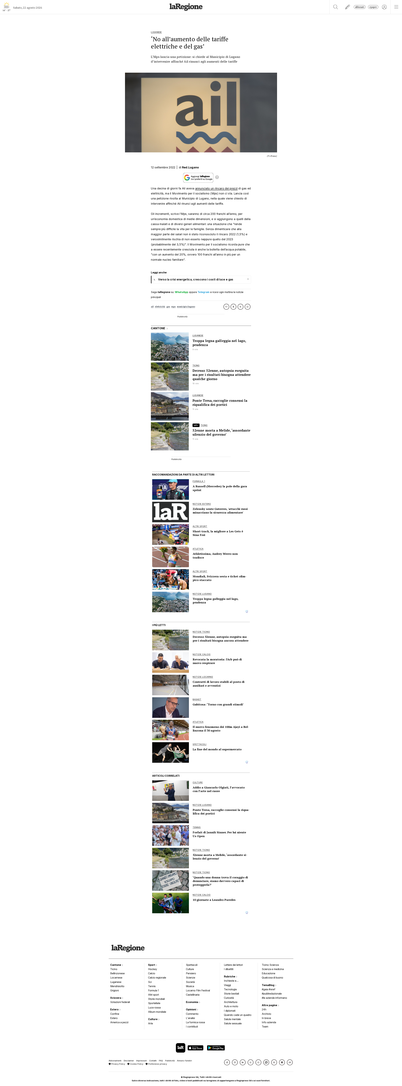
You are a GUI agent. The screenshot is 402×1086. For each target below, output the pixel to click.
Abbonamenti (115, 1060)
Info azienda (269, 1022)
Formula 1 (153, 990)
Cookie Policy (136, 1064)
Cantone (116, 964)
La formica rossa (195, 1022)
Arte (150, 1023)
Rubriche (230, 976)
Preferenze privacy (157, 1064)
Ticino (113, 969)
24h (264, 1009)
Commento (192, 1013)
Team (265, 1026)
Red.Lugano (190, 167)
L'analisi (190, 1018)
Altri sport (153, 994)
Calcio (151, 973)
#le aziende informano (274, 997)
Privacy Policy (118, 1064)
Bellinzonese (117, 973)
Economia (192, 1002)
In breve (266, 1018)
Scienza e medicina (273, 969)
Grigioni (114, 990)
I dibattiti (228, 969)
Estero (114, 1009)
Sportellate (154, 1003)
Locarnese (116, 977)
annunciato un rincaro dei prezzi (216, 188)
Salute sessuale (233, 1023)
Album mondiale (157, 1011)
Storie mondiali (156, 998)
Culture (153, 1019)
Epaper (373, 6)
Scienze (190, 977)
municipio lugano (186, 306)
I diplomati (229, 1010)
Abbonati (359, 6)
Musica (190, 986)
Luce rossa (154, 1007)
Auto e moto (231, 1006)
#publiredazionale (272, 993)
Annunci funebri (184, 1060)
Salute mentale (232, 1019)
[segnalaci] (348, 7)
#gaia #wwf (268, 989)
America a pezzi (119, 1022)
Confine (114, 1013)
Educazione (268, 973)
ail (152, 306)
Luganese (115, 982)
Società (190, 982)
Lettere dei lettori (233, 964)
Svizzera (116, 997)
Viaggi (227, 985)
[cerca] (336, 7)
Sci (150, 982)
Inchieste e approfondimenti (233, 981)
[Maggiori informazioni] (217, 177)
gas (168, 306)
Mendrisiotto (117, 986)
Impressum (141, 1060)
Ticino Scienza (270, 964)
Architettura (230, 1002)
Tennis (152, 986)
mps (173, 306)
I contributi (192, 1026)
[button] (227, 1062)
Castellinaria (192, 994)
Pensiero (191, 973)
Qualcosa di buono (272, 977)
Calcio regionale (157, 977)
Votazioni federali (120, 1002)
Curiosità (229, 997)
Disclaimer (129, 1060)
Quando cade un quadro (237, 1014)
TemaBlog (268, 985)
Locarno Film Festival (198, 990)
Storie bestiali (231, 993)
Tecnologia (230, 989)
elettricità (160, 306)
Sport (152, 964)
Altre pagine (270, 1005)
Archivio (266, 1013)
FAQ (161, 1060)
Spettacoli (191, 964)
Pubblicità (170, 1060)
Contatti (153, 1060)
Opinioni (191, 1009)
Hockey (152, 969)
